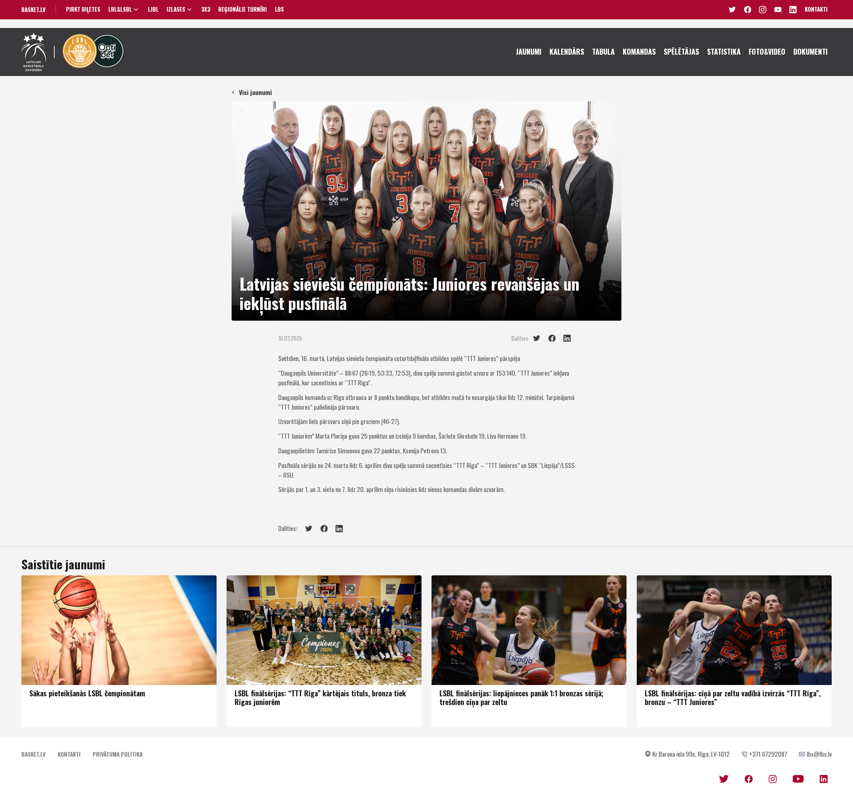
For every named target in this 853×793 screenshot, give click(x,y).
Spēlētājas (681, 51)
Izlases (176, 9)
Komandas (639, 51)
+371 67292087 (768, 754)
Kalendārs (566, 51)
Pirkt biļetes (83, 9)
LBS (279, 9)
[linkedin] (567, 338)
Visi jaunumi (255, 92)
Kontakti (816, 9)
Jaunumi (528, 51)
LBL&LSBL (120, 9)
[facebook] (552, 338)
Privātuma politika (118, 754)
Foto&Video (767, 51)
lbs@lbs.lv (819, 754)
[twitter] (536, 338)
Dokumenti (810, 51)
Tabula (603, 51)
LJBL (153, 9)
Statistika (724, 51)
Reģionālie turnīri (242, 9)
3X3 (205, 9)
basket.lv (33, 9)
